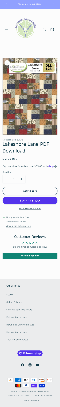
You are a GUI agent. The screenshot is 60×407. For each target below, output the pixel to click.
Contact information (43, 395)
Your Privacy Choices (17, 339)
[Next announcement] (53, 4)
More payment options (30, 208)
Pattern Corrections (16, 317)
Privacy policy (24, 395)
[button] (6, 29)
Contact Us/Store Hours (19, 309)
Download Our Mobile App (20, 324)
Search (10, 294)
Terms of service (31, 400)
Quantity (7, 172)
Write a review (30, 256)
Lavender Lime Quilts (28, 391)
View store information (18, 226)
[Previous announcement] (6, 4)
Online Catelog (14, 302)
